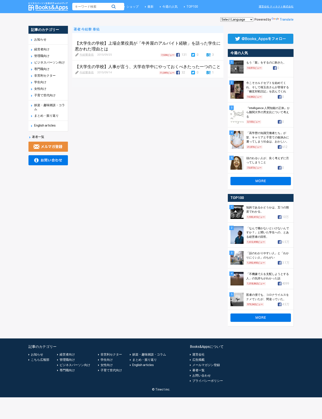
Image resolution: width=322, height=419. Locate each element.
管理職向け (42, 56)
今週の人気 (170, 6)
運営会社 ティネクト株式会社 (276, 6)
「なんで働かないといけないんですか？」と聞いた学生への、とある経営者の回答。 (267, 232)
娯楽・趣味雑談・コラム (149, 354)
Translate (287, 19)
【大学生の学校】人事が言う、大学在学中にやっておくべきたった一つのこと (148, 66)
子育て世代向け (45, 95)
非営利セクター (45, 75)
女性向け (40, 88)
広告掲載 (198, 359)
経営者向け (42, 49)
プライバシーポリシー (207, 380)
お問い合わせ (201, 375)
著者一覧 (38, 137)
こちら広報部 (40, 359)
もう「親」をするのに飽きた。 (266, 62)
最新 (150, 6)
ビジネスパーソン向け (49, 62)
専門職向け (42, 69)
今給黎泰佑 (87, 54)
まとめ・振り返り (46, 115)
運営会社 (198, 354)
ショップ (132, 6)
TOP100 (192, 6)
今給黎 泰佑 (90, 29)
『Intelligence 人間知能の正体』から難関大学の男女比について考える (268, 112)
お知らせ (40, 39)
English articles (45, 125)
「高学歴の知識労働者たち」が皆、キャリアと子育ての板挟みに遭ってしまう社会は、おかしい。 (267, 137)
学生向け (40, 82)
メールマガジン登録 (206, 365)
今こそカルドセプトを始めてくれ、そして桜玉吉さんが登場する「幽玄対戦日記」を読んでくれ (267, 87)
